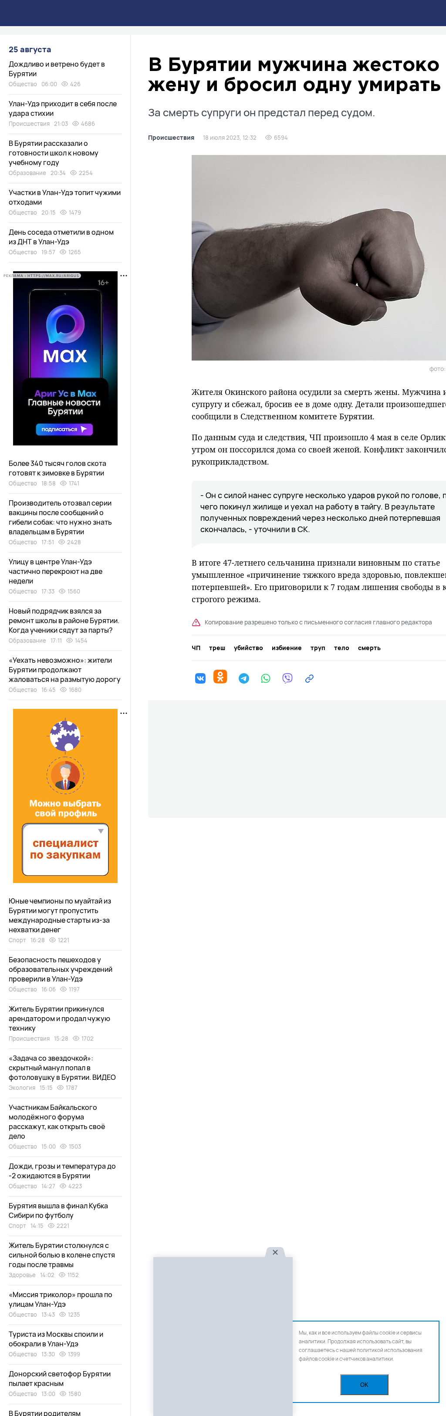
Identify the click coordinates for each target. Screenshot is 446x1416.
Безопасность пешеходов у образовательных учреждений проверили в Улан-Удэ (60, 969)
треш (217, 648)
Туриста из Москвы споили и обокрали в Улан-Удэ (56, 1339)
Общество (23, 84)
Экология (22, 1087)
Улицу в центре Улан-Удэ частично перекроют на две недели (55, 571)
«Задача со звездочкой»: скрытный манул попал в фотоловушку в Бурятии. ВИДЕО (62, 1067)
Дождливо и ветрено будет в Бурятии (57, 68)
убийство (248, 648)
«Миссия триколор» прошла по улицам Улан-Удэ (60, 1299)
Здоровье (22, 1274)
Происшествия (171, 138)
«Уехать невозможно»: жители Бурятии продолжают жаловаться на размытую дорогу (65, 669)
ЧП (196, 648)
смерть (369, 648)
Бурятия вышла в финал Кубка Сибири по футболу (58, 1210)
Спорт (17, 940)
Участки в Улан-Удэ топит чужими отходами (65, 197)
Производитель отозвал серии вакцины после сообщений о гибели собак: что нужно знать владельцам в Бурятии (60, 517)
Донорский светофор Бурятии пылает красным (60, 1378)
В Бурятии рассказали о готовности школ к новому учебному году (53, 152)
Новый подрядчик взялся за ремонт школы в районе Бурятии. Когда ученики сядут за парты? (64, 620)
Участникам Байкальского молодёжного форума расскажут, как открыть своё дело (57, 1121)
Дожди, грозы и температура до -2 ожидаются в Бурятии (62, 1170)
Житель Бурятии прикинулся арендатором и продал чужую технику (59, 1018)
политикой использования (389, 1350)
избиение (287, 648)
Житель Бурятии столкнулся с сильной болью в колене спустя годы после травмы (62, 1255)
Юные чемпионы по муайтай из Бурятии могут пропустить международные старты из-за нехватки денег (60, 915)
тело (341, 648)
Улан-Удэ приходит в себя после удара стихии (63, 108)
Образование (27, 172)
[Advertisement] (223, 1337)
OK (364, 1385)
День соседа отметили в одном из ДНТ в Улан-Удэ (61, 236)
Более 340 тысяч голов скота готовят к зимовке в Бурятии (57, 468)
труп (318, 648)
